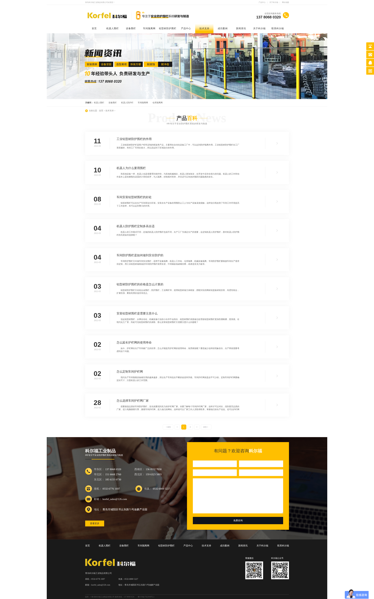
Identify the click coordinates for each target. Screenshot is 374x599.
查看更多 (94, 523)
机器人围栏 (112, 28)
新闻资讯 (241, 28)
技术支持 (204, 28)
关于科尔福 (273, 2)
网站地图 (285, 2)
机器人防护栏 (127, 103)
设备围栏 (131, 28)
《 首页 (168, 427)
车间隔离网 (149, 28)
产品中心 (262, 2)
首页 (94, 28)
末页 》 (206, 427)
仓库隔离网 (157, 103)
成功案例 (223, 28)
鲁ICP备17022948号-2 (146, 597)
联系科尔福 (277, 28)
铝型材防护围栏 (167, 28)
